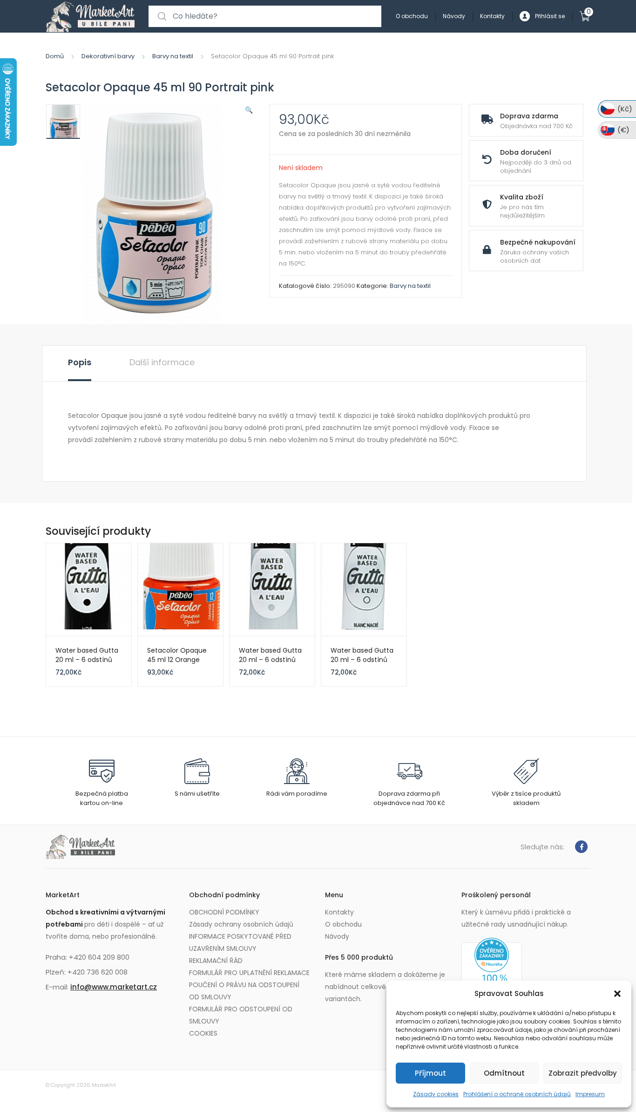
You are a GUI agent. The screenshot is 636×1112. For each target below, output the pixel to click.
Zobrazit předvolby (582, 1073)
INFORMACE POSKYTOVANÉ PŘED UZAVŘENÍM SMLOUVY (240, 942)
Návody (454, 16)
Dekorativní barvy (108, 56)
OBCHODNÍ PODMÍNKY (224, 912)
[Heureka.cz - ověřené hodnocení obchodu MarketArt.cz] (491, 974)
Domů (55, 56)
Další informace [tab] (162, 362)
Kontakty (492, 16)
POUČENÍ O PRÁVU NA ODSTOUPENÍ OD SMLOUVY (244, 991)
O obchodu (412, 16)
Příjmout (430, 1073)
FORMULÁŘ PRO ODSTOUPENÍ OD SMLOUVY (240, 1015)
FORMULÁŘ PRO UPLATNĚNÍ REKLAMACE (249, 972)
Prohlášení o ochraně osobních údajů (517, 1094)
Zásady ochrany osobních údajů (241, 924)
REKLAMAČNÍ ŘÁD (216, 960)
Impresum (590, 1094)
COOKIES (203, 1033)
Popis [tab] (79, 362)
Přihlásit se (550, 16)
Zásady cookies (436, 1094)
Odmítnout (504, 1073)
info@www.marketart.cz (113, 987)
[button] (617, 993)
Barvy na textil (172, 56)
